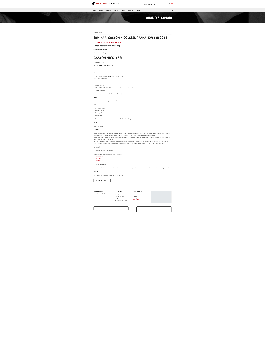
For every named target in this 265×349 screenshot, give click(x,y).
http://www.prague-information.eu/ (133, 168)
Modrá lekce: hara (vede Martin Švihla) (110, 208)
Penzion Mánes (99, 156)
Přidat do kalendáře (101, 180)
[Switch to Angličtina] (172, 4)
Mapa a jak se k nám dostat (100, 78)
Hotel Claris (98, 158)
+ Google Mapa (136, 199)
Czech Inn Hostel (99, 160)
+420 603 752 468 (149, 4)
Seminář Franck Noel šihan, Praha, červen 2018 (154, 209)
